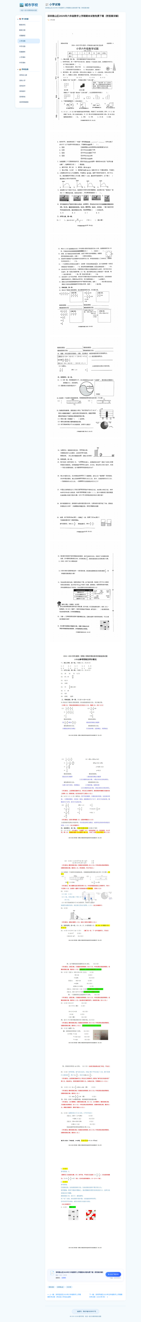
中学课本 (22, 63)
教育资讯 (22, 25)
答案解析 (22, 52)
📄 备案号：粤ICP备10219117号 (85, 1311)
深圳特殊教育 (23, 102)
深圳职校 (22, 97)
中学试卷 (22, 46)
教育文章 (22, 30)
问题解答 (22, 36)
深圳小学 (22, 80)
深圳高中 (22, 91)
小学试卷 (22, 41)
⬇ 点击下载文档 (113, 1274)
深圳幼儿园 (23, 75)
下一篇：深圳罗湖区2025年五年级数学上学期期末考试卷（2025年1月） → (105, 1296)
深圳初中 (22, 86)
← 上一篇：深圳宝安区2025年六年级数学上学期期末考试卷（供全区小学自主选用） (64, 1296)
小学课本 (22, 57)
